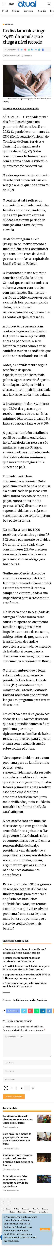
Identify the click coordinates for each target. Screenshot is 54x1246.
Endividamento (20, 1000)
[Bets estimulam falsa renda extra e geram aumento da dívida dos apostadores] (44, 1179)
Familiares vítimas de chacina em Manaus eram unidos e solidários (18, 1119)
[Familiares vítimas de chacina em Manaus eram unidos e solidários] (44, 1119)
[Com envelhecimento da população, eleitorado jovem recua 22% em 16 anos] (44, 1136)
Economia (9, 24)
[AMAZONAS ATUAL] (27, 4)
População (41, 1000)
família (32, 1000)
